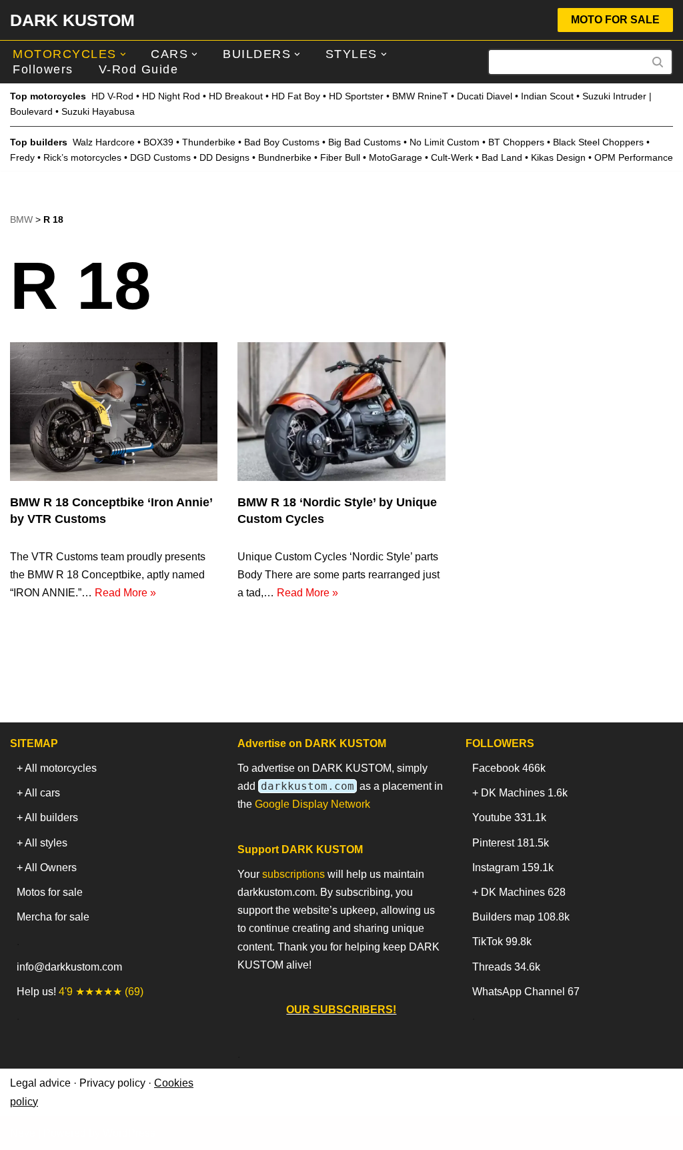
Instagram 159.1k (513, 867)
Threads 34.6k (506, 967)
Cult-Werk (452, 157)
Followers (43, 69)
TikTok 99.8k (502, 941)
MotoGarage (395, 157)
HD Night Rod (171, 96)
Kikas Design (558, 157)
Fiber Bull (340, 157)
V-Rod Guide (139, 69)
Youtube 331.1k (509, 817)
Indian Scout (547, 96)
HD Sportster (356, 96)
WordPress (129, 1133)
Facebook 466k (509, 768)
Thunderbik (206, 142)
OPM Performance (633, 157)
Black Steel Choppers (598, 142)
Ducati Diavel (484, 96)
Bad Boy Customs (281, 142)
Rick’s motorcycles (82, 157)
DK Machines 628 (523, 892)
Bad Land (502, 157)
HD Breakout (236, 96)
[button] (123, 54)
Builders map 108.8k (521, 917)
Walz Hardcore (104, 142)
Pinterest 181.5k (510, 842)
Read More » (125, 592)
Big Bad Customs (364, 142)
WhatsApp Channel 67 (526, 991)
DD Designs (224, 157)
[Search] (658, 62)
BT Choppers (516, 142)
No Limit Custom (445, 142)
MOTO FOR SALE (615, 19)
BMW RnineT (420, 96)
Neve (22, 1133)
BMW (21, 219)
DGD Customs (160, 157)
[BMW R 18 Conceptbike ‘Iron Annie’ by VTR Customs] (113, 411)
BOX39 (158, 142)
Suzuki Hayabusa (98, 111)
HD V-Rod (112, 96)
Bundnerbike (284, 157)
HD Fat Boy (295, 96)
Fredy (22, 157)
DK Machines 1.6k (524, 792)
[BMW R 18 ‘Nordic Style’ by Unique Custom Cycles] (341, 411)
